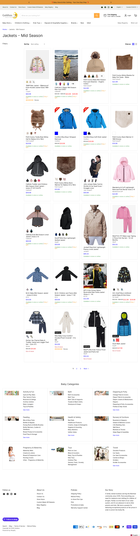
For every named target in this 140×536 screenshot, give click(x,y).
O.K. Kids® (115, 297)
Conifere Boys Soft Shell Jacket (95, 137)
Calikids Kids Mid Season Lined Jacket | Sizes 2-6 (37, 236)
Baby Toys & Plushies (75, 455)
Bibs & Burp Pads (29, 420)
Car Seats (116, 453)
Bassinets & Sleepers (120, 420)
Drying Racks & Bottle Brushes (33, 425)
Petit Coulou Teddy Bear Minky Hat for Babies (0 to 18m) (37, 138)
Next (86, 369)
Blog (56, 7)
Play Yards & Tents (29, 397)
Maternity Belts (28, 450)
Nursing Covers (28, 458)
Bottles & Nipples (29, 422)
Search (5, 526)
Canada (131, 7)
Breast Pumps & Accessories (32, 432)
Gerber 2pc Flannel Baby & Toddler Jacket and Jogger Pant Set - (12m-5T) (37, 342)
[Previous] (29, 2)
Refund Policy (75, 496)
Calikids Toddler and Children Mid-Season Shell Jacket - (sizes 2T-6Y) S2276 (36, 186)
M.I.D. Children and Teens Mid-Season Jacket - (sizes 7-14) (66, 294)
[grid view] (133, 44)
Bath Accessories (74, 395)
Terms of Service (19, 526)
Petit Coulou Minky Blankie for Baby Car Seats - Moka (123, 76)
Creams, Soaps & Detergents (77, 425)
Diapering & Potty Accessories (123, 404)
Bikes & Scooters (73, 453)
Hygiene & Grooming (75, 427)
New (82, 23)
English (119, 7)
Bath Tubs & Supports (75, 399)
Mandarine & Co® (117, 191)
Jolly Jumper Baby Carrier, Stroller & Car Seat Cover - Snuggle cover (93, 186)
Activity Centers (28, 402)
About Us (5, 7)
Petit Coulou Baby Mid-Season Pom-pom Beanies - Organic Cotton (95, 82)
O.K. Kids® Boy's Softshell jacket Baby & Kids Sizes (121, 294)
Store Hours (21, 7)
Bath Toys (71, 397)
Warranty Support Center (79, 508)
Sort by (26, 44)
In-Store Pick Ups (77, 499)
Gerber (28, 346)
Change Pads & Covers (120, 395)
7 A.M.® (28, 91)
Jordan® (86, 251)
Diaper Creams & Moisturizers (123, 399)
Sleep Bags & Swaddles (121, 432)
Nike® (114, 242)
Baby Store (7, 23)
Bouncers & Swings (29, 399)
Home (5, 29)
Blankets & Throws (119, 429)
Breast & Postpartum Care (31, 455)
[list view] (136, 44)
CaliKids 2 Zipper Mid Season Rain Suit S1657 (65, 88)
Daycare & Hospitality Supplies (56, 23)
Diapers (115, 402)
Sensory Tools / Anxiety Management (76, 463)
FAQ (72, 502)
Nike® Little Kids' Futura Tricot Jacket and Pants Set (94, 351)
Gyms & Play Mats (29, 395)
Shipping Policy (76, 493)
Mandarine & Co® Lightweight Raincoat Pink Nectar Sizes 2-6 (123, 188)
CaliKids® (57, 91)
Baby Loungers (28, 404)
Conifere (57, 141)
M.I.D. (27, 297)
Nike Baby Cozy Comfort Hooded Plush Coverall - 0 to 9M (65, 338)
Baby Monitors (73, 429)
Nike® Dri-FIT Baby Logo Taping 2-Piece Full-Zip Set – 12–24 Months (124, 238)
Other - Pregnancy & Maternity (33, 460)
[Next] (111, 2)
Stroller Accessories (119, 462)
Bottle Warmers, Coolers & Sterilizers (31, 428)
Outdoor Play (72, 460)
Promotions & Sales (77, 505)
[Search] (97, 15)
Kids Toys (37, 23)
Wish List (134, 23)
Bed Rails (71, 420)
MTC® (85, 296)
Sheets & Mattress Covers (121, 422)
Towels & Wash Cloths (75, 402)
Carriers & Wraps (118, 458)
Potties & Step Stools (120, 406)
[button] (135, 535)
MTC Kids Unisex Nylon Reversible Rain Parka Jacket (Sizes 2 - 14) (94, 292)
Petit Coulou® (87, 85)
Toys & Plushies (28, 406)
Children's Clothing (22, 23)
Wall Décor (116, 427)
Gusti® (57, 242)
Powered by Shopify (9, 530)
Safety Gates (72, 432)
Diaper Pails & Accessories (122, 397)
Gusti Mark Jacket (118, 344)
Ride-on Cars (72, 450)
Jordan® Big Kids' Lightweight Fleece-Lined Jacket (94, 248)
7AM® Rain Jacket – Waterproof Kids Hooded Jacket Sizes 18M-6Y (37, 87)
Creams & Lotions (29, 453)
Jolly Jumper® (88, 190)
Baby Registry (49, 7)
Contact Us (13, 7)
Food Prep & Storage (30, 434)
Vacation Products (119, 450)
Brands (74, 23)
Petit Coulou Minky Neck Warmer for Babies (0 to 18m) (65, 184)
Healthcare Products (75, 422)
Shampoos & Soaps (74, 404)
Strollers (115, 460)
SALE (89, 23)
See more (26, 410)
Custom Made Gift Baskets (35, 7)
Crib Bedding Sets (119, 425)
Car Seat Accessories (120, 455)
